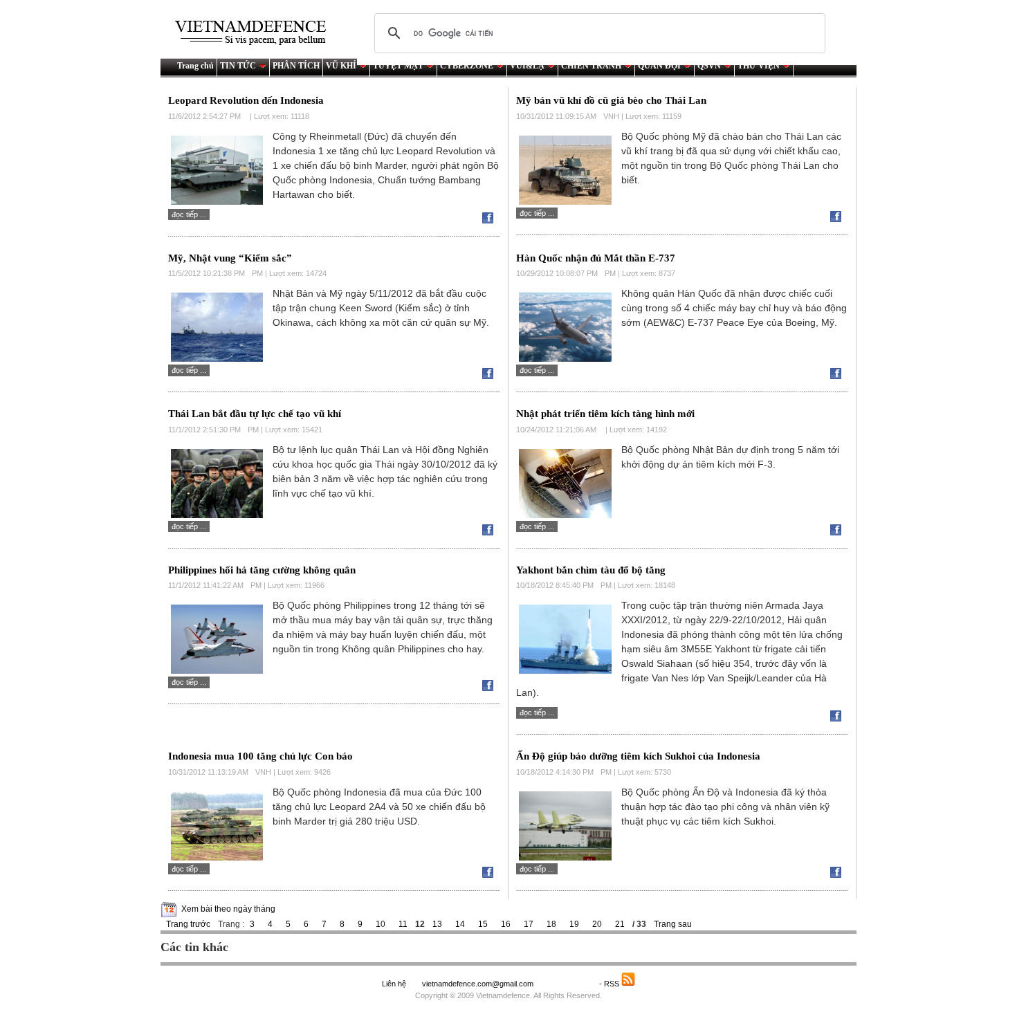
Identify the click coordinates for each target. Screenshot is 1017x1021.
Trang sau (673, 924)
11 (402, 924)
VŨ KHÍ (341, 66)
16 (506, 924)
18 (551, 924)
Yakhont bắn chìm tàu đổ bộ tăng (591, 570)
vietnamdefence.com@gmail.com (478, 983)
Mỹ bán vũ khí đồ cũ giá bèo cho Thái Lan (611, 100)
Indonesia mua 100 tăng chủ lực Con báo (260, 756)
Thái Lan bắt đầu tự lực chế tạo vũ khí (254, 413)
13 (437, 924)
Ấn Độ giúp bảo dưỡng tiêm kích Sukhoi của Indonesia (638, 756)
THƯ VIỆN (758, 66)
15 (483, 924)
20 (597, 924)
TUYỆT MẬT (398, 66)
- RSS (610, 983)
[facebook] (491, 221)
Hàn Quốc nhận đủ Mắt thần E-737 (595, 258)
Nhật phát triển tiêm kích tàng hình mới (605, 413)
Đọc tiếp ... (189, 214)
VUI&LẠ (527, 66)
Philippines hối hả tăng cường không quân (262, 570)
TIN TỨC (238, 66)
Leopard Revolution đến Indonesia (246, 100)
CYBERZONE (466, 66)
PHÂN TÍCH (296, 66)
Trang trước (188, 924)
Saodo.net (567, 983)
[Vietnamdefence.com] (257, 32)
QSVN (709, 66)
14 (460, 924)
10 (380, 924)
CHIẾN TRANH (591, 66)
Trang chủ (195, 66)
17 (528, 924)
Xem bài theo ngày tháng (228, 909)
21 (620, 924)
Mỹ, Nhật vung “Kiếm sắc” (230, 258)
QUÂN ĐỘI (659, 66)
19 (574, 924)
